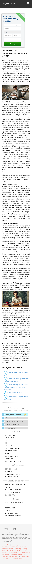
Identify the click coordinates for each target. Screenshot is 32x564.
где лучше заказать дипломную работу (14, 549)
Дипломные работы (12, 448)
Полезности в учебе (12, 492)
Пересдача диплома (15, 392)
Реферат (8, 453)
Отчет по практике (12, 456)
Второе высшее (10, 472)
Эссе (6, 443)
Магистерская (10, 438)
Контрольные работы (13, 461)
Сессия (7, 510)
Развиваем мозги (11, 477)
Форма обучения (11, 513)
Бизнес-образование (13, 474)
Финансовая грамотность (15, 484)
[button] (27, 4)
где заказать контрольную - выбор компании (15, 557)
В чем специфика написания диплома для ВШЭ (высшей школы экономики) (15, 387)
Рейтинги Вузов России (14, 503)
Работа (7, 487)
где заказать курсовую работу (14, 551)
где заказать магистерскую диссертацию (14, 546)
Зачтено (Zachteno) (12, 425)
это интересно (16, 545)
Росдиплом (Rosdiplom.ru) (14, 415)
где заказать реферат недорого (12, 550)
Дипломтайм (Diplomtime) (14, 421)
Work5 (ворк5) (11, 428)
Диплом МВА (10, 435)
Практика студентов (13, 516)
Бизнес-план (10, 459)
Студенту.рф (8, 3)
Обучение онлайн (11, 469)
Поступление (10, 508)
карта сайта (5, 545)
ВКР (6, 440)
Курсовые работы (11, 451)
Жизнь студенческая (13, 490)
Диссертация (10, 446)
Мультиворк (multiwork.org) (15, 418)
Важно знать (10, 495)
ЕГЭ (6, 505)
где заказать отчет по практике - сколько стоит (13, 555)
